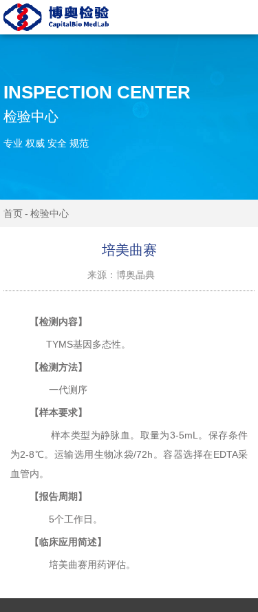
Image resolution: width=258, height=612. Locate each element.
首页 (13, 213)
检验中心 (49, 213)
